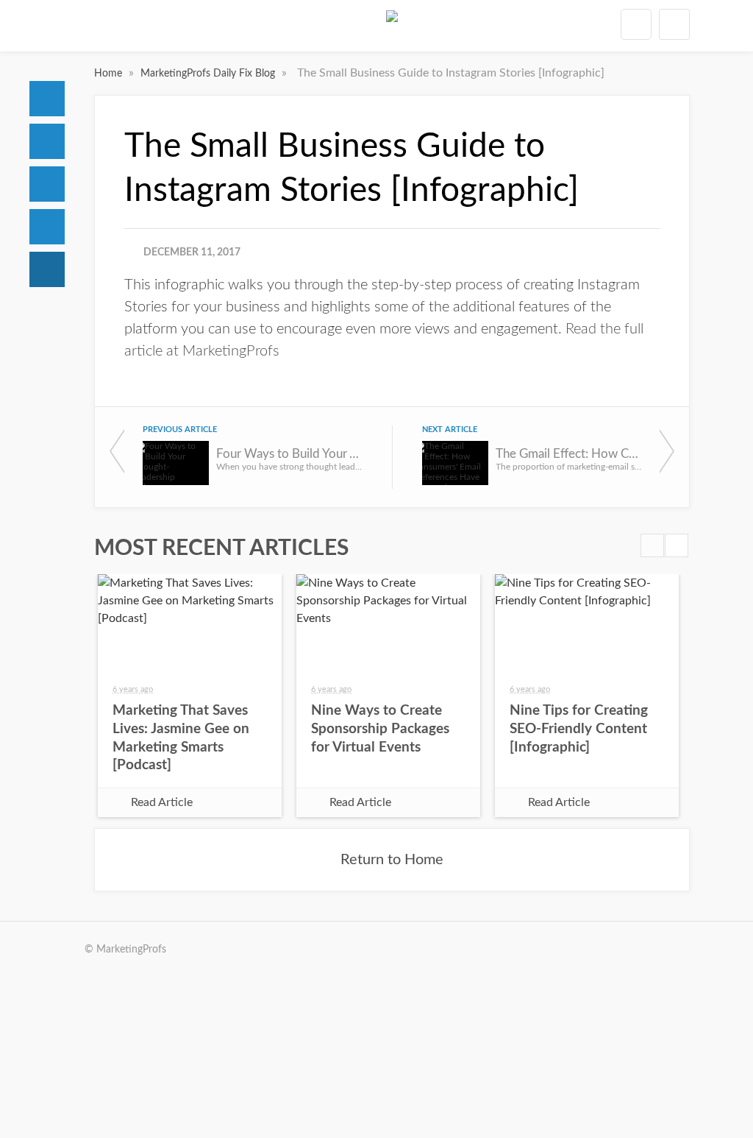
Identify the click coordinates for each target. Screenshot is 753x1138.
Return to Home (391, 859)
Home (47, 98)
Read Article (162, 802)
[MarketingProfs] (392, 28)
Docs (47, 141)
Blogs (47, 269)
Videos (47, 226)
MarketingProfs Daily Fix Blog (209, 73)
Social (47, 184)
